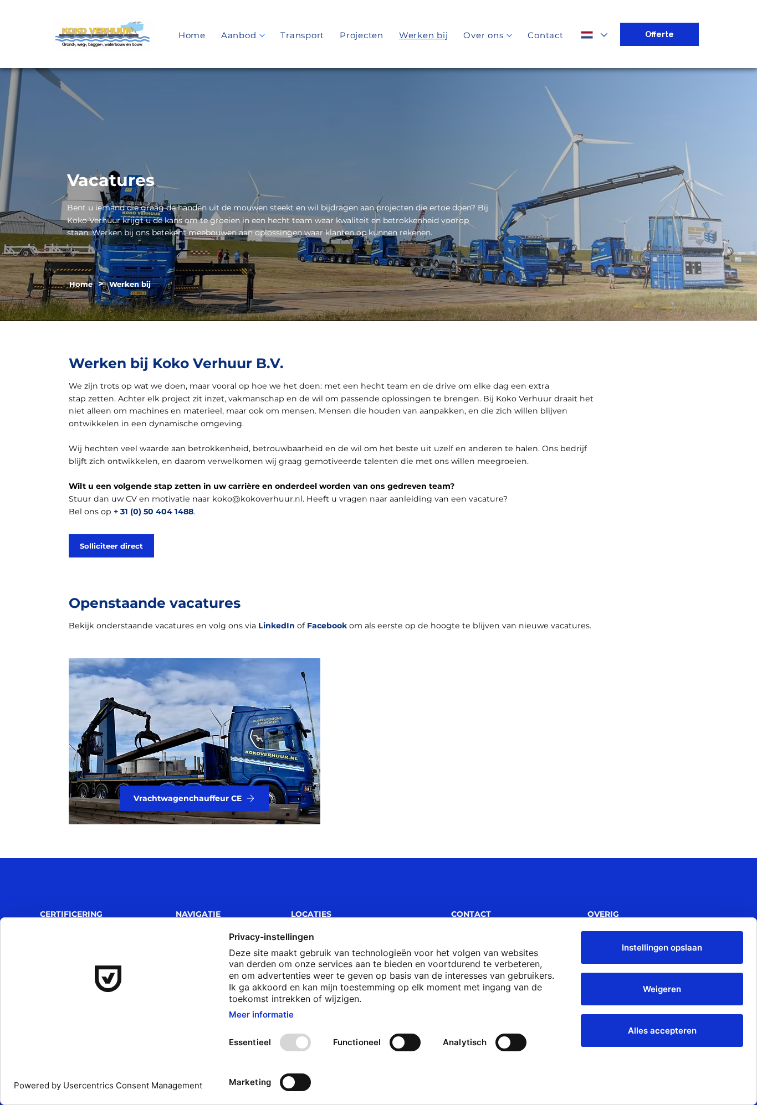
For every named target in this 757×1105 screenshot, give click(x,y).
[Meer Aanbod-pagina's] (262, 35)
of (282, 626)
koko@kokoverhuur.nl (257, 499)
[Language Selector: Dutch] (594, 35)
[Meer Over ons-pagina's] (509, 35)
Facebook (327, 626)
